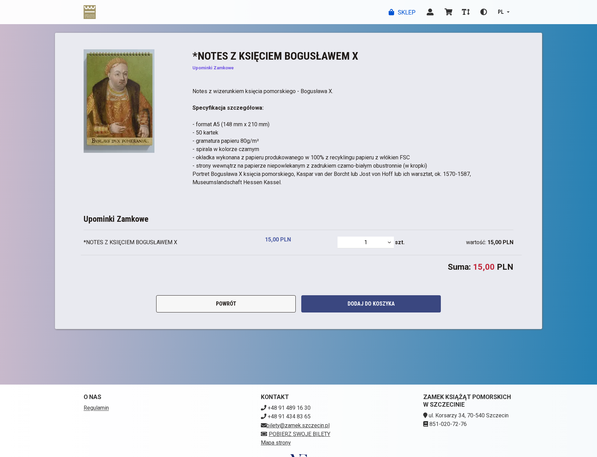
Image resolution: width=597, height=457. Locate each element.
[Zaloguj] (430, 12)
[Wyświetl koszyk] (448, 12)
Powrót (226, 303)
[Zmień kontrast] (483, 12)
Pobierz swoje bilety (299, 434)
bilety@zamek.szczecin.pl (298, 425)
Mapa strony (276, 442)
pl (501, 12)
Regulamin (96, 408)
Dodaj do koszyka (371, 303)
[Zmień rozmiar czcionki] (465, 12)
